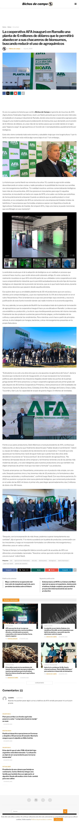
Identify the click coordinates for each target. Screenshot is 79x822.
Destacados (6, 730)
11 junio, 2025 (28, 48)
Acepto (58, 819)
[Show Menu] (76, 4)
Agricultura (48, 625)
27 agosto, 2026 (23, 638)
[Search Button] (65, 811)
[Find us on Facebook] (29, 800)
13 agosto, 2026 (63, 674)
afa (11, 560)
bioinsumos (43, 560)
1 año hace (20, 698)
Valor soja (6, 714)
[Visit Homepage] (37, 4)
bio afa (34, 560)
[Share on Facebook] (4, 93)
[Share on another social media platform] (23, 93)
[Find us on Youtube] (43, 800)
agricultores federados (22, 560)
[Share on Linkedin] (19, 93)
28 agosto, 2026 (7, 724)
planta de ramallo (21, 563)
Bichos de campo (14, 48)
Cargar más (39, 683)
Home (4, 27)
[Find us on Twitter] (36, 800)
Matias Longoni (12, 638)
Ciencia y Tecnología (50, 664)
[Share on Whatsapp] (11, 93)
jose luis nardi (8, 563)
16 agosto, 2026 (63, 636)
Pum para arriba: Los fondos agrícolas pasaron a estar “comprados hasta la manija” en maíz (19, 719)
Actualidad (16, 27)
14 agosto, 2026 (24, 677)
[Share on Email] (15, 93)
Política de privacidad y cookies (41, 819)
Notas (9, 27)
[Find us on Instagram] (50, 800)
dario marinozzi (63, 560)
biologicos (52, 560)
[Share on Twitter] (8, 93)
